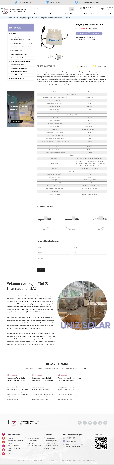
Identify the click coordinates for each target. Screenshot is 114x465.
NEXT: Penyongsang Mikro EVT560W (85, 39)
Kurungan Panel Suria (17, 64)
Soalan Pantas (50, 443)
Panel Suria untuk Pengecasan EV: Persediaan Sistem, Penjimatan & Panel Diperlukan (69, 379)
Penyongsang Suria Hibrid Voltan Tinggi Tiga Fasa (25, 47)
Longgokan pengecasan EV (19, 71)
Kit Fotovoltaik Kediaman (18, 58)
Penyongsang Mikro (41, 18)
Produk (52, 13)
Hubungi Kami (109, 13)
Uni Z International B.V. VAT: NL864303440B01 (45, 461)
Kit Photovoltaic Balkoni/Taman (20, 61)
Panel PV (13, 33)
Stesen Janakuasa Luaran (19, 68)
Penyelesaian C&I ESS (17, 78)
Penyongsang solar (26, 18)
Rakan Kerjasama (52, 440)
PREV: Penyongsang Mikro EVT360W (85, 37)
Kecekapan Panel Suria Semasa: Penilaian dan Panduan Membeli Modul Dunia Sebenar (19, 379)
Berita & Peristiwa (89, 13)
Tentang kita (69, 13)
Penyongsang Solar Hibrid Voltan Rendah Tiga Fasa (25, 43)
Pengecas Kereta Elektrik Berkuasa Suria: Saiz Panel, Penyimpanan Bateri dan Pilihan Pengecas (42, 379)
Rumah (36, 13)
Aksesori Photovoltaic (17, 75)
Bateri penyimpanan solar (19, 54)
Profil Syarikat (50, 438)
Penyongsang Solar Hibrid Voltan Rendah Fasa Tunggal (27, 39)
